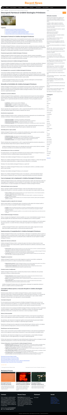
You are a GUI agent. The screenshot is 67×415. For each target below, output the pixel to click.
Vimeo (58, 403)
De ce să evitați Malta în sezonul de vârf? (10, 359)
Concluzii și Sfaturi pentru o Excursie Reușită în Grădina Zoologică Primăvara (19, 33)
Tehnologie (49, 151)
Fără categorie (49, 128)
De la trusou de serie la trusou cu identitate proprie (56, 68)
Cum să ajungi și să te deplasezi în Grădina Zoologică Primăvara (17, 31)
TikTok (52, 398)
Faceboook (53, 397)
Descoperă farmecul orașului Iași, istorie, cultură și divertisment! (15, 360)
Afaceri (7, 7)
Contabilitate (49, 114)
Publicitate (49, 137)
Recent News (33, 3)
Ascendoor (38, 413)
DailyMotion (53, 400)
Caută (48, 10)
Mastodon (49, 158)
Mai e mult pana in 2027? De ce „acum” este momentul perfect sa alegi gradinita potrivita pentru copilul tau (55, 79)
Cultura (48, 116)
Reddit (52, 403)
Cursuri (48, 117)
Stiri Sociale (36, 397)
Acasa (3, 7)
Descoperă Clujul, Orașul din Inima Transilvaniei (11, 362)
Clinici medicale (45, 7)
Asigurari (48, 103)
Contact (51, 7)
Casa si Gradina (13, 7)
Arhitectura (49, 99)
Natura (48, 135)
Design (48, 119)
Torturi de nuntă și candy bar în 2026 (53, 54)
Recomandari (38, 7)
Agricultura (49, 98)
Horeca (48, 130)
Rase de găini (49, 139)
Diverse (25, 7)
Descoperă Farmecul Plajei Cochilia (8, 356)
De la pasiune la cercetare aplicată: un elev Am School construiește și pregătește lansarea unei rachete (55, 42)
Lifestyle (48, 133)
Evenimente (49, 124)
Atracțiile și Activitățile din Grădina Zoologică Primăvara (15, 30)
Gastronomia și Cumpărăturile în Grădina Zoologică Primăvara (16, 32)
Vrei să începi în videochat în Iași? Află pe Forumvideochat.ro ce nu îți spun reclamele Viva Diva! (56, 57)
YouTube (55, 398)
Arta (47, 101)
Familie (48, 126)
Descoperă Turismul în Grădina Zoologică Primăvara (15, 29)
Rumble (52, 402)
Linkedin (52, 399)
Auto (48, 105)
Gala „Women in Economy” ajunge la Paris (54, 91)
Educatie (20, 7)
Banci (48, 107)
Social (48, 146)
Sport (48, 148)
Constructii (49, 112)
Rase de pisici (49, 141)
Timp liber (31, 7)
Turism (5, 364)
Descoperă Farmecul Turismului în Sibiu (10, 357)
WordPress (46, 413)
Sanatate (48, 144)
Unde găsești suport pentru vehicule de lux (55, 70)
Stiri (47, 150)
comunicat (8, 14)
